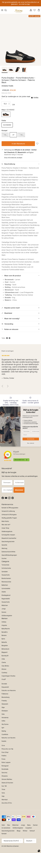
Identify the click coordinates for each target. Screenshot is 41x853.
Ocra (3, 745)
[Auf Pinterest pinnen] (9, 338)
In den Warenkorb (18, 144)
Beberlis (4, 642)
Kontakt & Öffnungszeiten (10, 508)
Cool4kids (5, 734)
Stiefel (4, 592)
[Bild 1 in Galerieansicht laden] (20, 40)
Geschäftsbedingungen (9, 555)
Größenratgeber (7, 615)
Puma (3, 759)
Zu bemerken (6, 828)
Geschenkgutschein (8, 541)
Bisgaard (4, 652)
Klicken (4, 669)
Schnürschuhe (6, 568)
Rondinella (5, 769)
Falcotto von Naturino (9, 690)
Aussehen (28, 828)
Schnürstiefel (6, 588)
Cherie (4, 662)
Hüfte (3, 721)
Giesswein (5, 704)
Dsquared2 (5, 687)
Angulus (4, 625)
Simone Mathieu (7, 779)
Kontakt (4, 833)
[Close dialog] (39, 408)
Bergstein (5, 645)
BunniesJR (5, 655)
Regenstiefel (6, 598)
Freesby (4, 700)
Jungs (4, 609)
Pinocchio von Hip (7, 749)
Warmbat (5, 799)
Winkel (25, 831)
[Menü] (2, 10)
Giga (3, 707)
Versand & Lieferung (8, 511)
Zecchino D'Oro (7, 803)
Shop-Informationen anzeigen (13, 157)
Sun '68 (4, 786)
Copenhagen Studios (8, 676)
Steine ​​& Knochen (7, 783)
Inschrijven (30, 439)
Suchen (4, 558)
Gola (3, 714)
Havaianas (5, 717)
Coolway (4, 672)
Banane (4, 635)
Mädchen (5, 605)
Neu (8, 825)
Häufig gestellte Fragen (9, 518)
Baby (29, 825)
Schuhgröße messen (8, 535)
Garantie (4, 545)
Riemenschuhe (6, 582)
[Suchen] (6, 10)
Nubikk (4, 741)
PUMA (11, 86)
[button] (37, 143)
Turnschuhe (5, 565)
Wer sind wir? (6, 524)
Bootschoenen (6, 578)
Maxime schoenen (13, 846)
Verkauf (32, 831)
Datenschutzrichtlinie (8, 551)
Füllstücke (5, 694)
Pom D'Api (5, 752)
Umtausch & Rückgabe (9, 514)
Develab (4, 684)
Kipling (4, 731)
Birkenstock (5, 649)
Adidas (4, 622)
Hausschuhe (6, 575)
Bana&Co (5, 632)
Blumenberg (5, 697)
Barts (3, 639)
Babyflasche (6, 628)
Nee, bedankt (30, 443)
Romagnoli (5, 766)
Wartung (4, 548)
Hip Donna (5, 724)
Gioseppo (5, 710)
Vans (3, 793)
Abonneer (19, 490)
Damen (4, 612)
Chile (3, 659)
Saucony (4, 772)
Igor (3, 727)
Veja (3, 796)
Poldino (4, 755)
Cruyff (4, 679)
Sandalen (5, 571)
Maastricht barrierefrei (9, 538)
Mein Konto (5, 521)
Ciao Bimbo (5, 666)
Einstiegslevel (6, 595)
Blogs (18, 831)
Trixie (3, 789)
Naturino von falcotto (8, 738)
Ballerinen (5, 585)
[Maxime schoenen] (19, 10)
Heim (3, 825)
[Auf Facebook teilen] (7, 338)
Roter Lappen (6, 762)
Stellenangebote (7, 531)
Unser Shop (5, 528)
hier (28, 4)
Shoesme (5, 776)
